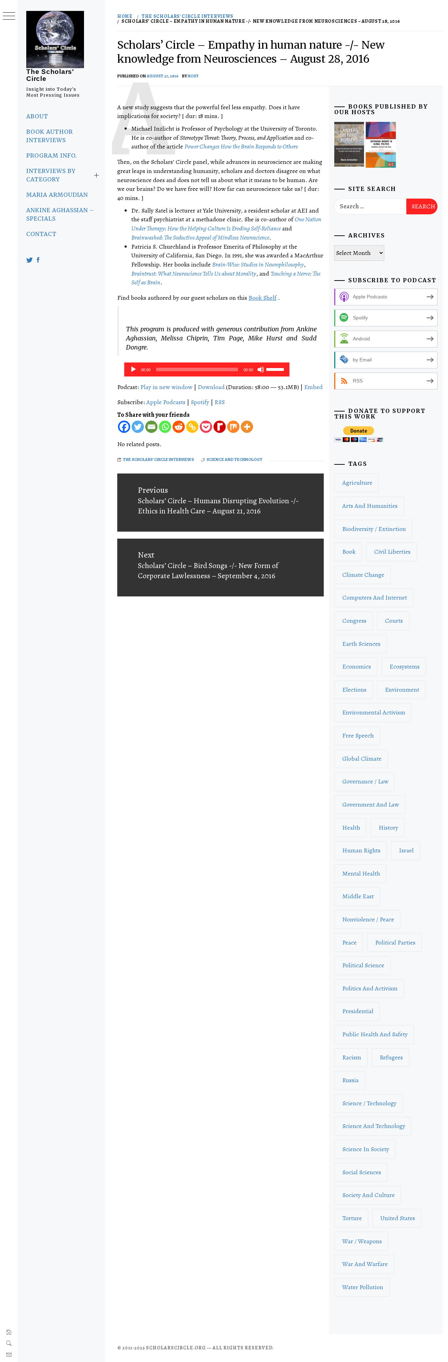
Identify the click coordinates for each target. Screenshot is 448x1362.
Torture (352, 1218)
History (388, 827)
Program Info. (51, 155)
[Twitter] (138, 427)
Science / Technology (369, 1103)
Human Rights (361, 850)
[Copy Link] (192, 427)
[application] (206, 369)
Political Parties (395, 942)
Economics (356, 666)
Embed (313, 387)
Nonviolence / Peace (368, 919)
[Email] (151, 427)
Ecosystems (405, 666)
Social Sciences (361, 1172)
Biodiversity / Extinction (374, 529)
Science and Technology (234, 459)
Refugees (391, 1057)
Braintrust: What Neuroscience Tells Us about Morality (193, 273)
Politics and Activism (370, 988)
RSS (220, 402)
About (37, 116)
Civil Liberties (392, 551)
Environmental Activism (373, 712)
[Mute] (260, 369)
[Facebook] (124, 427)
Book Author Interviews (49, 136)
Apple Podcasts (166, 402)
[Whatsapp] (165, 427)
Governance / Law (365, 781)
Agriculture (357, 482)
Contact (41, 233)
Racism (351, 1057)
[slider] (276, 368)
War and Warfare (365, 1264)
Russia (350, 1080)
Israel (406, 850)
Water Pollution (362, 1287)
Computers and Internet (374, 597)
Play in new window (166, 387)
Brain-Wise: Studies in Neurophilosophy (258, 264)
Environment (402, 689)
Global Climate (362, 758)
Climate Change (363, 575)
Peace (349, 942)
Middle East (358, 896)
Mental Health (361, 873)
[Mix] (233, 427)
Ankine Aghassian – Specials (60, 214)
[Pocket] (206, 427)
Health (351, 827)
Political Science (363, 965)
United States (397, 1218)
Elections (354, 689)
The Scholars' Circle (50, 75)
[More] (247, 427)
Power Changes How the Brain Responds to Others (241, 146)
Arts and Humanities (370, 506)
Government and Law (370, 804)
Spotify (200, 402)
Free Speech (358, 735)
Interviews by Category (50, 175)
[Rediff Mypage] (220, 427)
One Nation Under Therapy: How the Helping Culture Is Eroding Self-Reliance (226, 224)
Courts (394, 620)
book (349, 551)
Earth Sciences (361, 643)
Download (211, 387)
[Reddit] (179, 427)
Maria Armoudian (57, 194)
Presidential (357, 1011)
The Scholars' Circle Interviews (158, 459)
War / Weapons (362, 1241)
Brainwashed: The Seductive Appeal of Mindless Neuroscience (200, 237)
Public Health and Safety (375, 1034)
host (193, 76)
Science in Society (365, 1149)
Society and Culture (368, 1195)
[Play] (133, 369)
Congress (354, 620)
